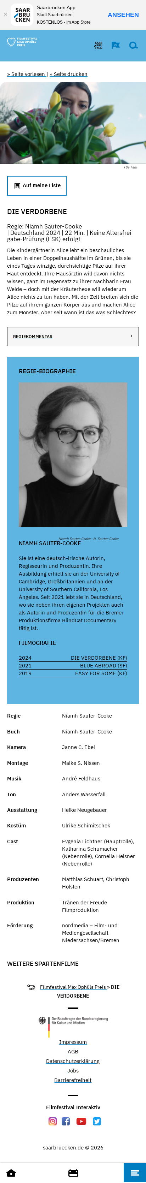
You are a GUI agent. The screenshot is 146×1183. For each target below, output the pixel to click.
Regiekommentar (32, 336)
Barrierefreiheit (72, 1080)
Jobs (73, 1071)
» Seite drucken (69, 74)
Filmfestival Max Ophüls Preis (73, 987)
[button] (112, 45)
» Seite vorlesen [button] (26, 74)
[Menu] (135, 1172)
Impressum (73, 1042)
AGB (73, 1052)
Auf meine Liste (41, 185)
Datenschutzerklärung (73, 1061)
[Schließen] (5, 15)
